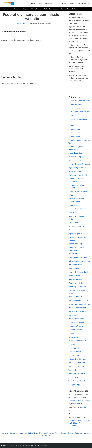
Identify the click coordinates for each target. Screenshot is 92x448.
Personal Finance (75, 330)
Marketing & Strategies (77, 287)
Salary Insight (73, 348)
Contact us (13, 433)
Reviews (71, 344)
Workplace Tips (74, 385)
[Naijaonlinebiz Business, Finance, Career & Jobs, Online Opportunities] (8, 3)
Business (17, 9)
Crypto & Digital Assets (77, 168)
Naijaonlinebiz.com (26, 445)
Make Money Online (76, 283)
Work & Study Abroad (76, 381)
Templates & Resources (77, 374)
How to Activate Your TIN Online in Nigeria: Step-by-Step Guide (78, 20)
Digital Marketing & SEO (77, 175)
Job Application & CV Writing (79, 261)
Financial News (74, 205)
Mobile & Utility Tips (76, 297)
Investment (72, 254)
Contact (39, 3)
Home (33, 3)
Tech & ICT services (76, 366)
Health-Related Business (77, 226)
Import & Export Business (78, 234)
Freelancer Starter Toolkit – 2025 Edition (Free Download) (78, 423)
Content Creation (74, 160)
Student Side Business (77, 359)
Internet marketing (75, 244)
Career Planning (74, 157)
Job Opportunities (75, 265)
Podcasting (72, 333)
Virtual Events (73, 377)
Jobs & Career (36, 9)
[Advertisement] (32, 57)
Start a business (74, 352)
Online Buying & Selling (77, 311)
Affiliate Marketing (75, 104)
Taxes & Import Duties (76, 363)
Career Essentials (75, 153)
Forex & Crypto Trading (77, 209)
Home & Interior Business (78, 230)
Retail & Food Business (77, 341)
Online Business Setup (77, 308)
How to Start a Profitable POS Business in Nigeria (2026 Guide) (77, 38)
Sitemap (70, 433)
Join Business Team (83, 3)
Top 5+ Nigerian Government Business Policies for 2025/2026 (79, 69)
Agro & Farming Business (78, 108)
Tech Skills (72, 370)
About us (80, 414)
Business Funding (75, 129)
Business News (74, 136)
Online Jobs (73, 315)
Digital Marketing (74, 171)
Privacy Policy (54, 433)
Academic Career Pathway (78, 101)
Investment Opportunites (77, 257)
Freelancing (72, 212)
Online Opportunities (51, 9)
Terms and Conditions (82, 433)
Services (72, 3)
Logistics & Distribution (77, 279)
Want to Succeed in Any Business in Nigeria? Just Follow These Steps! (78, 78)
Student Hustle (74, 355)
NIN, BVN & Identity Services (79, 304)
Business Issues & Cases (69, 9)
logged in (14, 83)
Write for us (63, 3)
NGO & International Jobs (78, 300)
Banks (70, 115)
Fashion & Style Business (78, 191)
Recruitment (73, 337)
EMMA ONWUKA (21, 23)
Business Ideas (74, 133)
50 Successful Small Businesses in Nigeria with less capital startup (78, 59)
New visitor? (43, 433)
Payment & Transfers (76, 326)
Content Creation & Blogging (79, 164)
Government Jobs (75, 223)
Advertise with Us (51, 3)
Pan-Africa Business (76, 322)
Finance (25, 9)
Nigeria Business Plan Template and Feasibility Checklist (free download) (78, 29)
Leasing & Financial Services (79, 272)
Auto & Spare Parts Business (79, 112)
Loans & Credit (74, 276)
